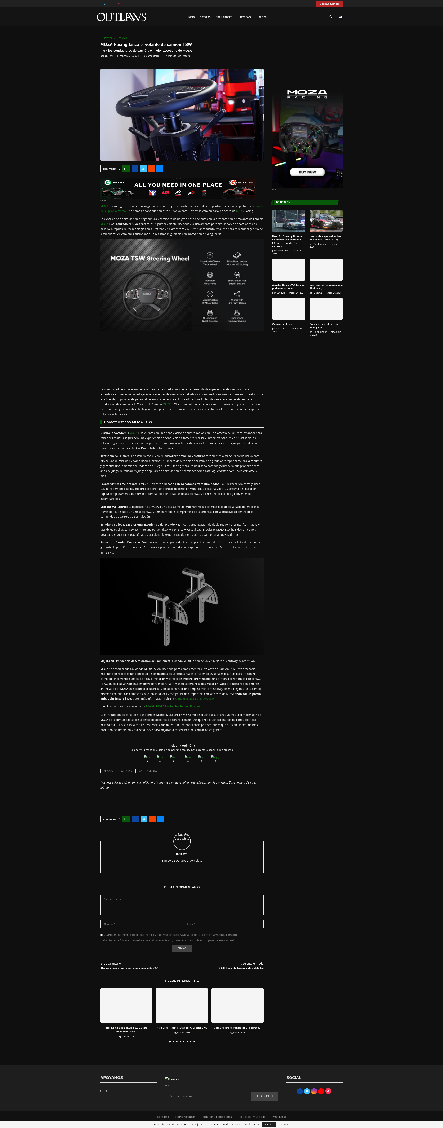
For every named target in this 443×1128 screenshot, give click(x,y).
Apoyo (263, 17)
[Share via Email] (159, 168)
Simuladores (224, 17)
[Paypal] (122, 3)
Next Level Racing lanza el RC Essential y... (182, 1027)
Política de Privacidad (252, 1117)
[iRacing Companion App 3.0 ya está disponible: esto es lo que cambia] (126, 1005)
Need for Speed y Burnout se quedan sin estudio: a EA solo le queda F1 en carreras (287, 241)
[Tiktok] (118, 3)
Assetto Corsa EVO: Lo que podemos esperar (288, 287)
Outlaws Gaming (329, 3)
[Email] (115, 3)
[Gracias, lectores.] (288, 309)
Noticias (205, 17)
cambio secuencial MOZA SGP (194, 699)
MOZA (104, 206)
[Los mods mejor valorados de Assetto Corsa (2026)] (326, 221)
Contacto (163, 1117)
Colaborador (282, 250)
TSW (140, 770)
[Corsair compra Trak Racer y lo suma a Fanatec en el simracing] (237, 1005)
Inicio (191, 17)
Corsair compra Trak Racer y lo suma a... (237, 1027)
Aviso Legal (279, 1117)
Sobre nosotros (185, 1117)
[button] (105, 1015)
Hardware (108, 770)
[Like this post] (127, 168)
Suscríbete (264, 1096)
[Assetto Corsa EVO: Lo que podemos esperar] (288, 270)
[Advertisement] (182, 359)
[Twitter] (105, 3)
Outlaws (110, 55)
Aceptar (268, 1124)
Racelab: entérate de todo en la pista (325, 326)
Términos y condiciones (216, 1117)
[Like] (147, 757)
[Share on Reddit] (151, 168)
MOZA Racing (125, 770)
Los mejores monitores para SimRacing (326, 287)
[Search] (330, 17)
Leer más (283, 1124)
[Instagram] (108, 3)
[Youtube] (112, 3)
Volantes (152, 770)
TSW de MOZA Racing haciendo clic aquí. (173, 706)
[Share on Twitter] (143, 168)
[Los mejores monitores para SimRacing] (326, 270)
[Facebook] (101, 3)
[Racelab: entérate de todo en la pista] (326, 309)
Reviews (245, 17)
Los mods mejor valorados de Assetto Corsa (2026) (325, 238)
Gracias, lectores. (282, 324)
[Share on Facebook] (135, 168)
